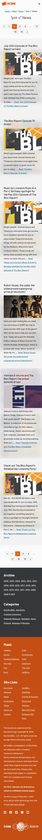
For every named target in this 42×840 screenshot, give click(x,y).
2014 (6, 590)
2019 (11, 585)
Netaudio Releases (12, 619)
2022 (29, 581)
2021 (34, 581)
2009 (33, 590)
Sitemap (25, 705)
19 (22, 32)
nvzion (14, 796)
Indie (24, 650)
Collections (9, 701)
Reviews (26, 623)
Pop (5, 668)
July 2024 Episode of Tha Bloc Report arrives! (21, 47)
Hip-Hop (7, 663)
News (33, 619)
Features (7, 692)
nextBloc (26, 688)
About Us (8, 710)
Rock (6, 672)
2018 (17, 585)
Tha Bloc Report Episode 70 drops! (19, 122)
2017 (22, 585)
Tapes (6, 705)
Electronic (26, 663)
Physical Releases (11, 659)
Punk (24, 659)
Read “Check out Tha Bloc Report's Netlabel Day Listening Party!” (20, 533)
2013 (11, 590)
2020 (6, 585)
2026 (6, 581)
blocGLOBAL (9, 610)
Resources (26, 701)
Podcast (7, 623)
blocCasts (8, 688)
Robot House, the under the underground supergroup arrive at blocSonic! (19, 288)
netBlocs (26, 672)
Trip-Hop (26, 668)
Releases (16, 623)
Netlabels (25, 619)
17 (37, 26)
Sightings (26, 692)
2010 (27, 590)
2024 (17, 581)
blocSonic (20, 610)
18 (15, 32)
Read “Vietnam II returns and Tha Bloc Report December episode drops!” (20, 447)
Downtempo (27, 655)
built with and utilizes (15, 804)
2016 (28, 585)
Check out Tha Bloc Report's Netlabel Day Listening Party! (20, 467)
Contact (7, 714)
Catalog (7, 650)
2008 (6, 594)
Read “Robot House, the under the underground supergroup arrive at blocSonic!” (20, 356)
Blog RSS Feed (28, 710)
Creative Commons (12, 614)
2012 (17, 590)
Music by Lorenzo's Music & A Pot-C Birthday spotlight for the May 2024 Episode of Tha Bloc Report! (20, 192)
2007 (12, 594)
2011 (22, 590)
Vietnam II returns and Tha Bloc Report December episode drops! (18, 378)
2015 (33, 585)
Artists (7, 655)
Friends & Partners (30, 697)
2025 (11, 581)
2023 (23, 581)
